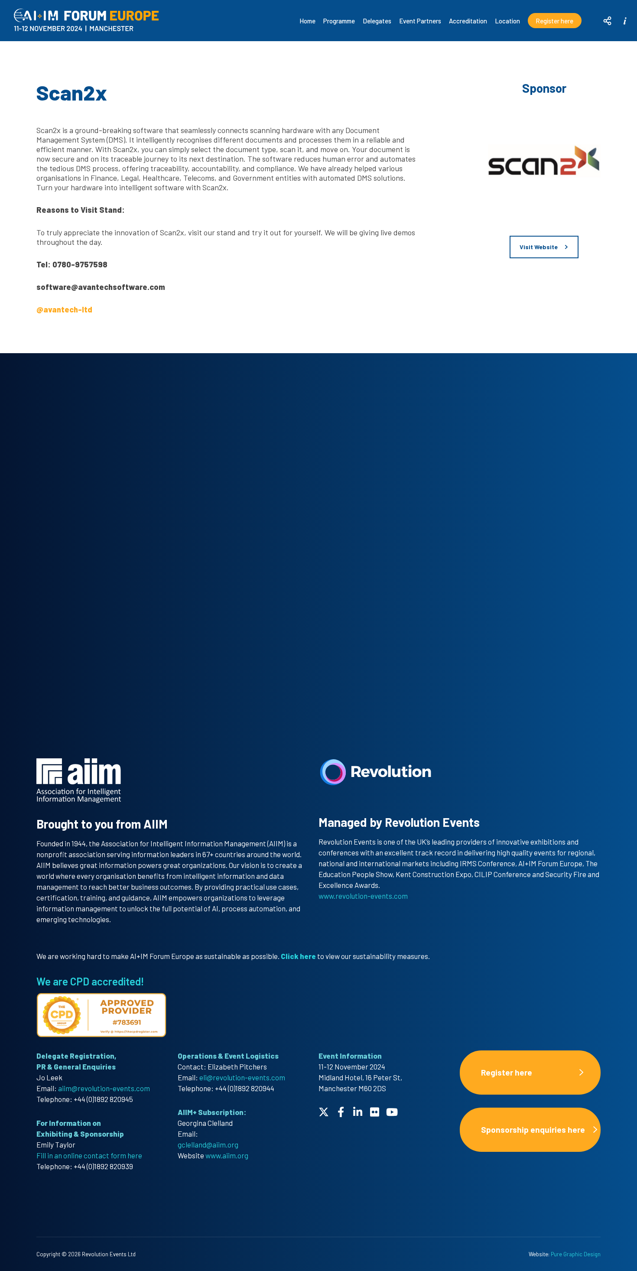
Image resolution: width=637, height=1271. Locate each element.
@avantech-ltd (64, 309)
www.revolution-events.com (363, 895)
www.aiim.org (226, 1155)
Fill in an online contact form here (89, 1155)
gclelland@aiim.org (208, 1144)
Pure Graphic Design (576, 1254)
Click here (299, 956)
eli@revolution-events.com (242, 1077)
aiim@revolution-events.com (104, 1088)
